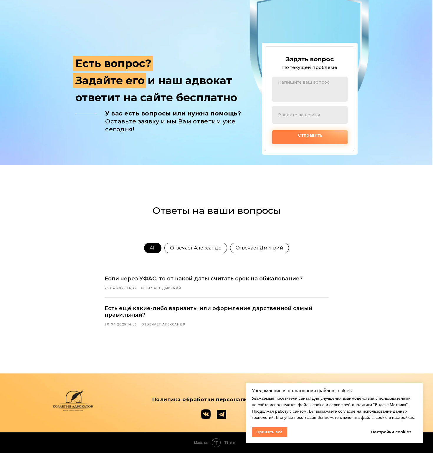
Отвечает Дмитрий (259, 248)
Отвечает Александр (196, 248)
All (153, 248)
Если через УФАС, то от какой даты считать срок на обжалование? (204, 278)
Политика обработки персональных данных (216, 399)
